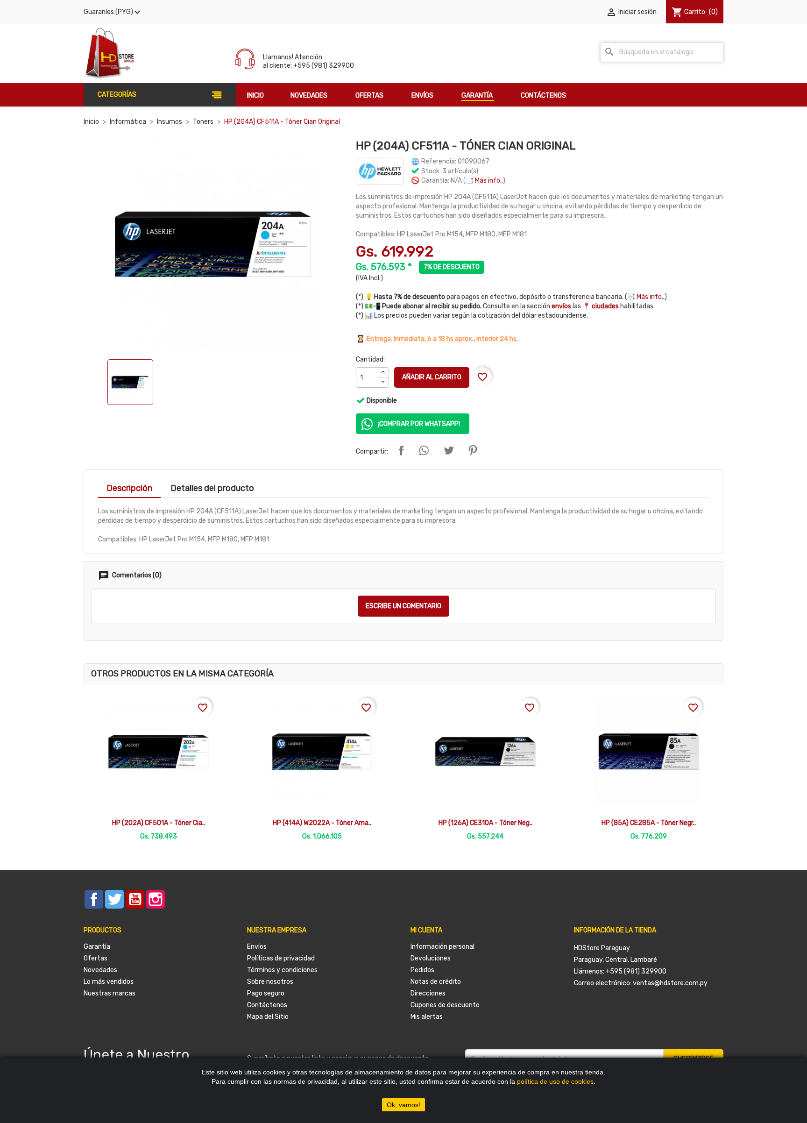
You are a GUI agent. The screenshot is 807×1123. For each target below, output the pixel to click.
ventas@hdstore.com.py (670, 983)
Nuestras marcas (109, 993)
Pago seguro (265, 993)
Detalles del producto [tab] (212, 488)
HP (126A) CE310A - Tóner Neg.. (485, 823)
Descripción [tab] (129, 488)
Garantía (97, 947)
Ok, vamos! (403, 1105)
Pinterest (472, 450)
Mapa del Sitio (268, 1017)
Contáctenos (267, 1005)
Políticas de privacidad (281, 958)
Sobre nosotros (270, 982)
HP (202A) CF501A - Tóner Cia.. (158, 823)
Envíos (257, 947)
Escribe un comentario (403, 606)
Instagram (155, 899)
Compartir (401, 450)
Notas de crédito (436, 982)
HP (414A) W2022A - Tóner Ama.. (322, 823)
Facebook (94, 899)
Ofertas (95, 958)
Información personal (442, 947)
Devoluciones (431, 958)
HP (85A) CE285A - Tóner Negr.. (649, 823)
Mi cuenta (426, 930)
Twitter (114, 899)
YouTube (135, 899)
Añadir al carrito (431, 377)
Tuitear (448, 450)
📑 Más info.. (484, 181)
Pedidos (422, 970)
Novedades (100, 970)
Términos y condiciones (282, 970)
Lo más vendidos (109, 982)
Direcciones (428, 993)
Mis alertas (427, 1017)
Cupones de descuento (445, 1005)
